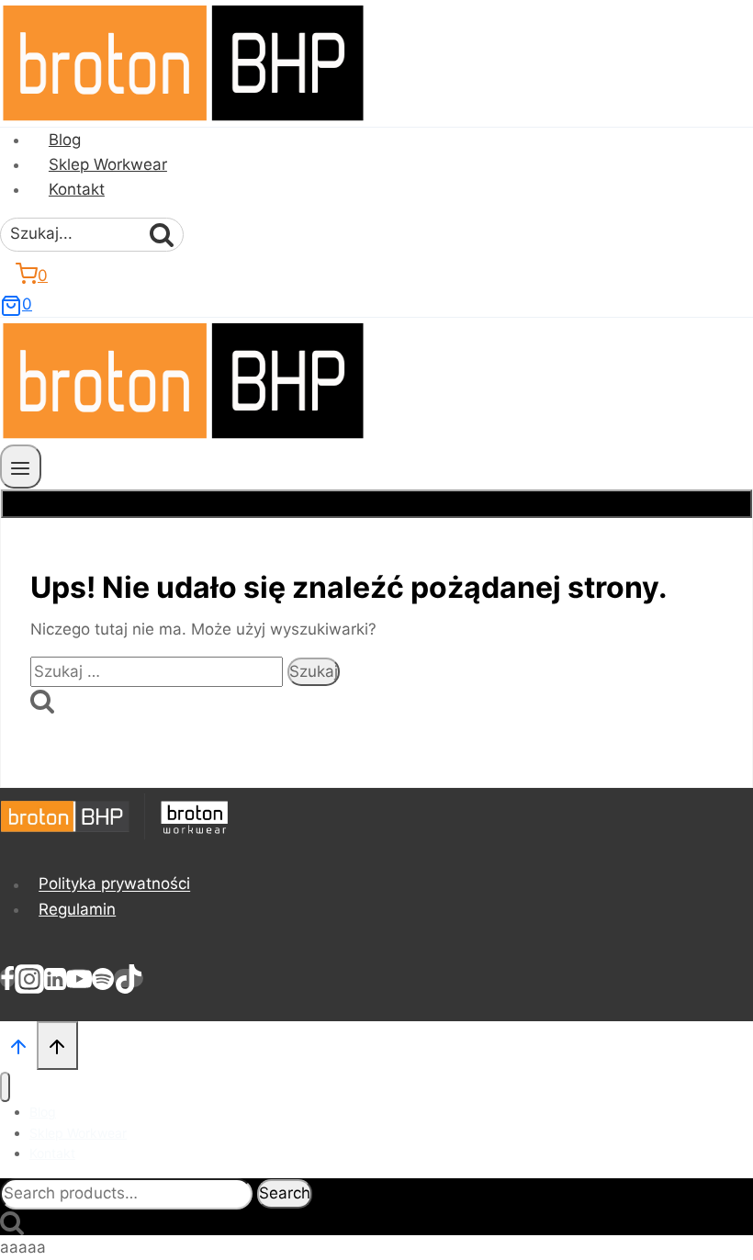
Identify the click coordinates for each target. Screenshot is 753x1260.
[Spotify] (103, 978)
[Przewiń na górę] (18, 1044)
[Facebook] (7, 978)
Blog (65, 139)
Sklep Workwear (108, 164)
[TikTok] (128, 978)
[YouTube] (79, 978)
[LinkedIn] (55, 978)
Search (284, 1193)
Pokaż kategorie (377, 503)
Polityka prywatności (114, 884)
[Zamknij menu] (5, 1087)
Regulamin (77, 909)
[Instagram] (29, 978)
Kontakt (77, 189)
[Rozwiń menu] (20, 466)
